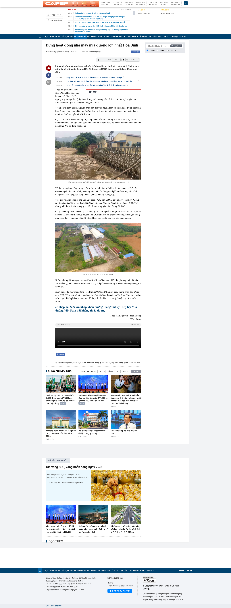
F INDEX (183, 37)
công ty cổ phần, (101, 363)
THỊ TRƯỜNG (146, 37)
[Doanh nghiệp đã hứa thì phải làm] (126, 419)
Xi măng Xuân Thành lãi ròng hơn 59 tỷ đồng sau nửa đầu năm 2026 (61, 433)
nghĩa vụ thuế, (71, 363)
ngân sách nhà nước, (86, 363)
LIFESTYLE (162, 37)
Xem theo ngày (88, 372)
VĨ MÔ (128, 37)
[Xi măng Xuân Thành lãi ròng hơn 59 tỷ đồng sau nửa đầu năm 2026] (61, 419)
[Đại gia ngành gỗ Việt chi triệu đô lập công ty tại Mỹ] (93, 419)
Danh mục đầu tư (56, 20)
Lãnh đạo (173, 50)
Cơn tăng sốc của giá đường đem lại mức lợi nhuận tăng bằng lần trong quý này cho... (99, 81)
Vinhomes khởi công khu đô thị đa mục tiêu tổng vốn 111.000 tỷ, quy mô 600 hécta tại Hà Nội (93, 398)
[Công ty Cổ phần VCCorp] (164, 580)
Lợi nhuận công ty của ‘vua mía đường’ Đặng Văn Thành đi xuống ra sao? (96, 85)
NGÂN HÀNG (92, 37)
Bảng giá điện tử (56, 15)
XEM (136, 371)
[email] (48, 82)
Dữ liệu (175, 37)
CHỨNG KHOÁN (54, 37)
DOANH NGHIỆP (80, 37)
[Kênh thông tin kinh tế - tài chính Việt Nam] (71, 4)
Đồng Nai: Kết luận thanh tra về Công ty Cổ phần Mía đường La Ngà (94, 78)
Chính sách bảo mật (53, 606)
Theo (98, 325)
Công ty (152, 50)
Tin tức (162, 50)
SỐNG (155, 37)
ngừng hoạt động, (116, 363)
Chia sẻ (136, 52)
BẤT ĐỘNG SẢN (67, 37)
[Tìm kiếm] (176, 45)
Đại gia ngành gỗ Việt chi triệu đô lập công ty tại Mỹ (91, 432)
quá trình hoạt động (132, 363)
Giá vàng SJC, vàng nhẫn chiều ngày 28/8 (67, 483)
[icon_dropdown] (186, 3)
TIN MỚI (93, 92)
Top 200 (189, 571)
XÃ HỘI (45, 37)
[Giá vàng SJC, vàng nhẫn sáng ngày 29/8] (116, 485)
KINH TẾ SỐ (136, 37)
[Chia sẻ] (48, 75)
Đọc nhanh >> (126, 10)
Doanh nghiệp (95, 52)
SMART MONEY (103, 37)
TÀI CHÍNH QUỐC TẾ (117, 37)
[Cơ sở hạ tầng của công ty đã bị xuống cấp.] (98, 247)
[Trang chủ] (40, 37)
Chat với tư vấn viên (121, 591)
